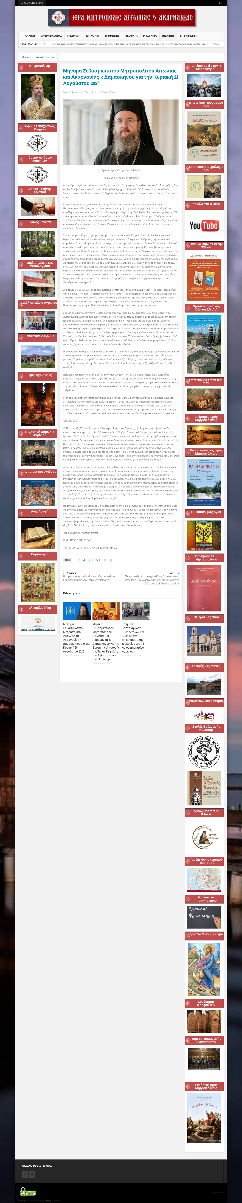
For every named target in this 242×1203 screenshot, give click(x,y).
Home (25, 57)
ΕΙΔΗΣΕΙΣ (168, 35)
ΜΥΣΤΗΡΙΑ (150, 35)
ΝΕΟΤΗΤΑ (131, 35)
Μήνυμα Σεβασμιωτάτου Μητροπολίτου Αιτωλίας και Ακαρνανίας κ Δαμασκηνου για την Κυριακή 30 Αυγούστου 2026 (76, 637)
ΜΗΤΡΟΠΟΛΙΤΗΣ (51, 35)
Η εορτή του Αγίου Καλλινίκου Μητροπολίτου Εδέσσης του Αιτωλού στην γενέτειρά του (89, 576)
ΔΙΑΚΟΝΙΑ (92, 35)
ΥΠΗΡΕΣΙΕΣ (112, 35)
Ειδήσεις (113, 92)
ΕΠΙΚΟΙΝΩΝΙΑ (189, 35)
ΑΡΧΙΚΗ (30, 35)
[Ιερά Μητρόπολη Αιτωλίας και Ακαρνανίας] (121, 18)
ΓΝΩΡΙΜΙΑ (73, 35)
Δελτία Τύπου (45, 57)
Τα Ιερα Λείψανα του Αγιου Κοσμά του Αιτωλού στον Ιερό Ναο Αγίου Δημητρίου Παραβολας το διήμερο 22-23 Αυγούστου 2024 (152, 578)
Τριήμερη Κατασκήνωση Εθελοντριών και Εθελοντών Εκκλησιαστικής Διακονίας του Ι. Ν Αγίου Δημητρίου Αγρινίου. (133, 637)
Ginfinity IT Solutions (52, 1200)
